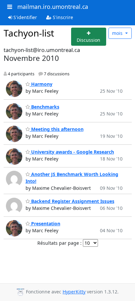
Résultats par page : (59, 243)
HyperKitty (74, 291)
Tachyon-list (29, 33)
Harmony (41, 84)
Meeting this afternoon (57, 129)
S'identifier (24, 17)
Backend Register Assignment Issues (72, 201)
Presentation (45, 223)
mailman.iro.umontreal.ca (52, 7)
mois (118, 33)
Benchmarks (44, 107)
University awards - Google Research (72, 152)
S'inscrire (62, 17)
